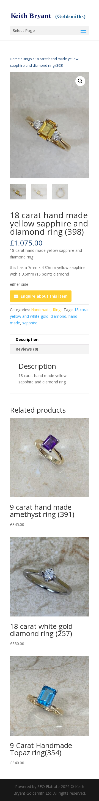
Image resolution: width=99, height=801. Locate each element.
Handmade (41, 309)
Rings (27, 58)
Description (27, 339)
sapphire (29, 322)
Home (15, 58)
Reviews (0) (27, 349)
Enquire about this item (44, 296)
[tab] (49, 340)
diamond (58, 316)
